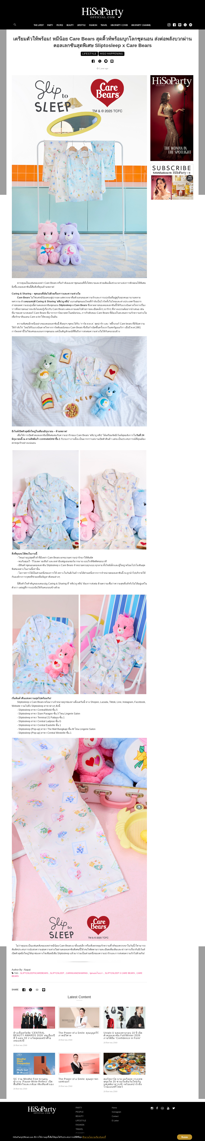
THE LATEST (39, 25)
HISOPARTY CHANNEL (141, 25)
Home (114, 1108)
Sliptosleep (57, 973)
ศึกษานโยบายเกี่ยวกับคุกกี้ (94, 1137)
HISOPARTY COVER (119, 25)
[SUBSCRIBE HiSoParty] (171, 182)
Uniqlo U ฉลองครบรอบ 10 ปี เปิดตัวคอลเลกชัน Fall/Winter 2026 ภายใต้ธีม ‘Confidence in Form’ (123, 1035)
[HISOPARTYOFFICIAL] (171, 118)
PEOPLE (60, 25)
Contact (115, 1116)
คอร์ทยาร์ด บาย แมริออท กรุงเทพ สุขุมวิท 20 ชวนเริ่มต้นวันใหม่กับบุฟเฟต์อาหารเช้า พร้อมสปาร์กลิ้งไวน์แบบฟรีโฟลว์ (123, 1083)
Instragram (116, 1112)
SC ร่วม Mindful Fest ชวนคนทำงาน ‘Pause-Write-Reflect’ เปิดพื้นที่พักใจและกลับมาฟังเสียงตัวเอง (33, 1082)
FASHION (93, 25)
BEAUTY (70, 25)
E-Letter (115, 1121)
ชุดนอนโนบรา (96, 973)
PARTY (50, 25)
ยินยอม (184, 1137)
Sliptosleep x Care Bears (120, 973)
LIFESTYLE (81, 25)
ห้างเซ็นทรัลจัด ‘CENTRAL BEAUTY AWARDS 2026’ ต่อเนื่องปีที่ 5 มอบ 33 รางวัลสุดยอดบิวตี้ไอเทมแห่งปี (34, 1037)
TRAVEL (104, 25)
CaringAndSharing (77, 973)
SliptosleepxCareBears (34, 973)
